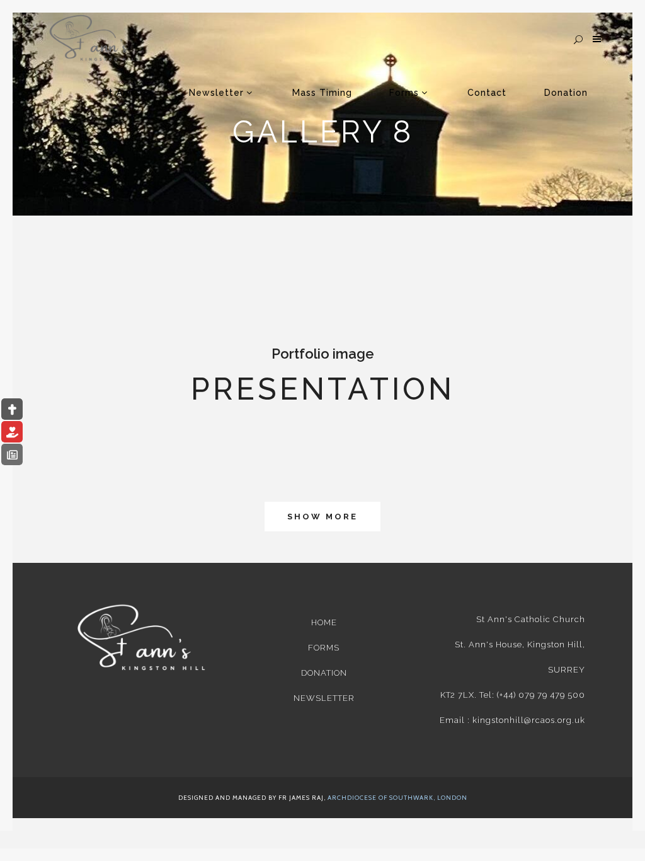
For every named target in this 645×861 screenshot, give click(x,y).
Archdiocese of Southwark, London (397, 798)
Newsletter (324, 698)
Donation (324, 673)
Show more (322, 516)
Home (324, 622)
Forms (324, 647)
